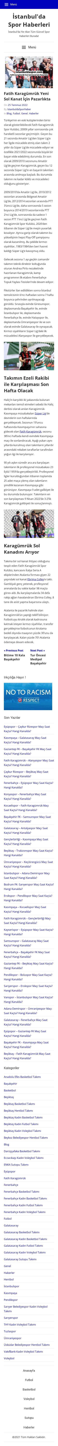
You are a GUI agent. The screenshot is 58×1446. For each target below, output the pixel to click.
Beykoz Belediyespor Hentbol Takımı (26, 1137)
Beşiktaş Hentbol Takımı (18, 1110)
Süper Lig (40, 413)
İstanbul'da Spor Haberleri (29, 20)
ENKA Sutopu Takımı (16, 1164)
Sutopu (29, 1417)
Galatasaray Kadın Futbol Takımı (23, 1245)
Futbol (16, 113)
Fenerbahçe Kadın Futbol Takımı (23, 1205)
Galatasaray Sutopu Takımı (20, 1259)
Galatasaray (11, 1225)
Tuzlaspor (10, 1331)
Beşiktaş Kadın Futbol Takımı (21, 1124)
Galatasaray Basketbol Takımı (21, 1232)
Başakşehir (10, 1083)
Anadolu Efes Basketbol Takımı (22, 1077)
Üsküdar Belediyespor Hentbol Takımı (27, 1345)
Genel (24, 113)
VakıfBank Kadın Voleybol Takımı (23, 1351)
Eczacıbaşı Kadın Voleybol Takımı (24, 1158)
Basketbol (10, 1090)
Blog (9, 113)
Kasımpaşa (10, 1293)
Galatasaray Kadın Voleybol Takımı (25, 1252)
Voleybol (9, 1358)
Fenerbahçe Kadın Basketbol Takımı (25, 1198)
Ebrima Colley (35, 579)
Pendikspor (11, 1300)
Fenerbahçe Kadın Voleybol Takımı (24, 1212)
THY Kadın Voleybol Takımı (20, 1324)
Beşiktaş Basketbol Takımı (19, 1104)
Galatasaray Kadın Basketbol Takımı (25, 1239)
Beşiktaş (9, 1097)
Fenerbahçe (11, 1185)
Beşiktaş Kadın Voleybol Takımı (22, 1131)
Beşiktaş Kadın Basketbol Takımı (23, 1117)
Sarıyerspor (11, 1318)
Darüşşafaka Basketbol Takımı (22, 1151)
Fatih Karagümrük (30, 431)
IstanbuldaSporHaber (19, 109)
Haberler (34, 113)
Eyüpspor (9, 1171)
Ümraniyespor (12, 1338)
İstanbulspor (11, 1286)
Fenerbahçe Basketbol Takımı (21, 1191)
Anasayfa (29, 1370)
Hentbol (9, 1279)
